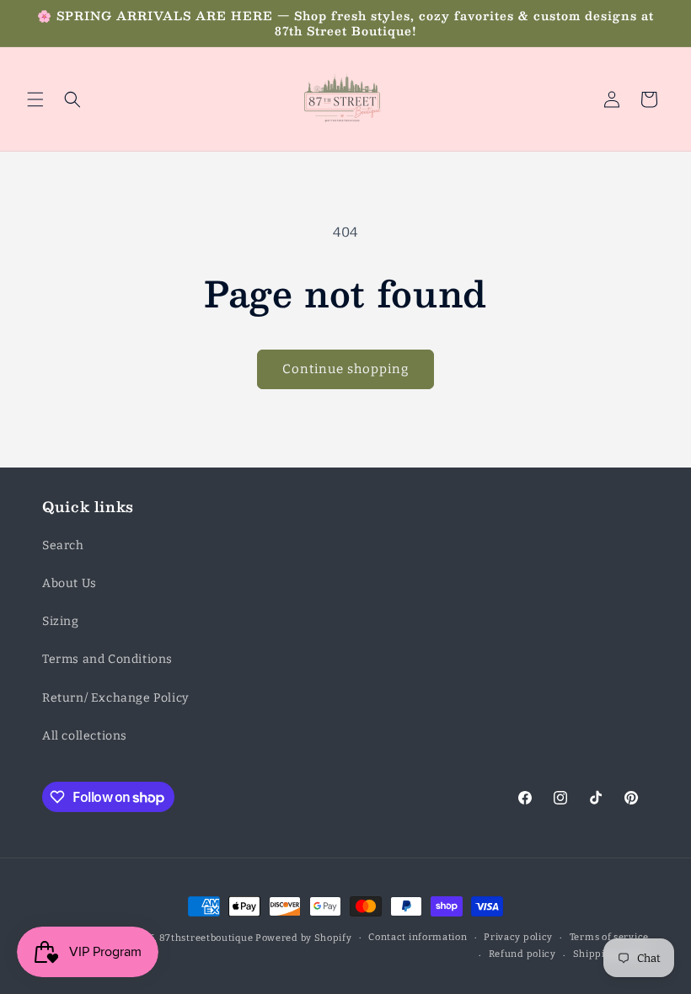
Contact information (417, 937)
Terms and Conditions (107, 659)
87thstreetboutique (206, 938)
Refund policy (522, 954)
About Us (69, 583)
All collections (84, 736)
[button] (35, 99)
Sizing (60, 621)
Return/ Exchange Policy (115, 698)
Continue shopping (345, 369)
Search (63, 545)
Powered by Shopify (303, 938)
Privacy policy (518, 937)
